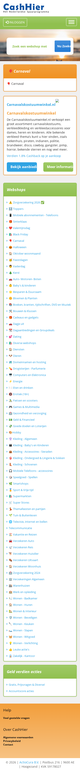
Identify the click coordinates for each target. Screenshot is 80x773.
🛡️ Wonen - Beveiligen (23, 617)
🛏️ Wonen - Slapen (21, 630)
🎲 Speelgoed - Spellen (23, 477)
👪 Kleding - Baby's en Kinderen (29, 445)
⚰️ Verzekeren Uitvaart (23, 560)
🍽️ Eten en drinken (21, 388)
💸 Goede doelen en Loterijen (28, 426)
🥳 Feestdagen (18, 260)
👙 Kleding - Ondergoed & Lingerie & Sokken (37, 458)
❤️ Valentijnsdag (19, 228)
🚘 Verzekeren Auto (21, 541)
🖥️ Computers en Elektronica (27, 375)
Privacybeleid (12, 741)
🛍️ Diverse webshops (22, 343)
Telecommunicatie (20, 528)
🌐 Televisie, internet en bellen (28, 522)
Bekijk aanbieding (23, 166)
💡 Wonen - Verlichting (23, 643)
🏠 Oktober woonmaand (25, 253)
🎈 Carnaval (16, 241)
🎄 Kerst (14, 273)
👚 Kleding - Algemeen (23, 439)
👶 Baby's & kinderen (22, 285)
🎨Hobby (15, 432)
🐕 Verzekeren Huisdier (24, 554)
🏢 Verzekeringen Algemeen (26, 579)
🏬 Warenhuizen (19, 585)
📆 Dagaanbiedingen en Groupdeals (31, 330)
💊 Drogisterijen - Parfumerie (27, 368)
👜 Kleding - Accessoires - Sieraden (30, 451)
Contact (8, 744)
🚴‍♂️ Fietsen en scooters (23, 400)
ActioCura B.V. (29, 762)
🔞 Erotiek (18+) (19, 394)
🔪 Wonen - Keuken (21, 624)
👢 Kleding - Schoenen (23, 464)
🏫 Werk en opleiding (22, 592)
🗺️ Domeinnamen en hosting (27, 362)
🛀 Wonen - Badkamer (23, 598)
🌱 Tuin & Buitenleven (23, 515)
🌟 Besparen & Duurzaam (25, 292)
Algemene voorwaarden (18, 737)
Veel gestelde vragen (16, 718)
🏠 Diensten (16, 349)
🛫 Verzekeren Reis (21, 547)
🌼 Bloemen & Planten (23, 298)
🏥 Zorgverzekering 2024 (24, 573)
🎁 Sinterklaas (18, 221)
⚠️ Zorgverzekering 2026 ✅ (26, 202)
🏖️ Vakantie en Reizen (23, 534)
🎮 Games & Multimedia (24, 407)
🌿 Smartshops (18, 483)
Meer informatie (60, 166)
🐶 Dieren (15, 356)
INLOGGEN (17, 22)
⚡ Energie (15, 381)
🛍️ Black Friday (18, 234)
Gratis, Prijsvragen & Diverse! (27, 685)
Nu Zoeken (64, 46)
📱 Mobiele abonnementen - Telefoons (33, 215)
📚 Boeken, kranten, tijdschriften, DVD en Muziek (40, 305)
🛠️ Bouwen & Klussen (22, 311)
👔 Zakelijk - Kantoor (22, 656)
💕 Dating (15, 336)
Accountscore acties (21, 691)
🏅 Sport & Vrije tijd (21, 490)
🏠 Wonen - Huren (20, 605)
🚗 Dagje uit (16, 324)
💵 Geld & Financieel (22, 420)
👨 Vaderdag (17, 266)
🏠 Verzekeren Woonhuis (25, 566)
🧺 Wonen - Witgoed (22, 637)
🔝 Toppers (16, 209)
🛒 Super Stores (19, 502)
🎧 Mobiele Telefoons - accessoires (31, 471)
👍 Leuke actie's (19, 649)
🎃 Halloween (17, 247)
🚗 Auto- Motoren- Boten (25, 279)
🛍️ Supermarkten (20, 496)
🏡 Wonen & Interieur (22, 611)
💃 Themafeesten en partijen (27, 509)
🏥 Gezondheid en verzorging (27, 413)
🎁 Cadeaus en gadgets (23, 317)
